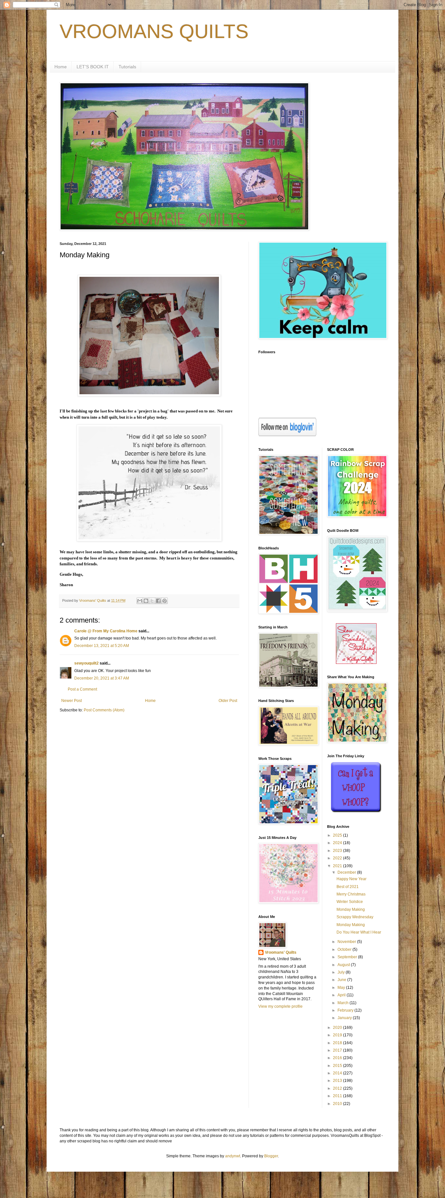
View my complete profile (280, 1006)
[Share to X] (152, 601)
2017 (338, 1050)
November (347, 941)
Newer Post (71, 700)
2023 (338, 850)
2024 (338, 843)
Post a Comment (82, 689)
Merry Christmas (351, 894)
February (345, 1010)
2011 (338, 1096)
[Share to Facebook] (158, 601)
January (345, 1018)
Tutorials (127, 66)
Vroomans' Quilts (280, 952)
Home (60, 66)
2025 (338, 835)
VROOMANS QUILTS (154, 31)
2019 (338, 1035)
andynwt (232, 1156)
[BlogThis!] (146, 601)
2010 (338, 1103)
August (344, 964)
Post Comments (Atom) (104, 710)
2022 (338, 858)
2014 (338, 1073)
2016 (338, 1058)
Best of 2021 (348, 886)
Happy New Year (351, 879)
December (347, 872)
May (341, 987)
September (347, 957)
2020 (338, 1027)
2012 (338, 1088)
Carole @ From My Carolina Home (105, 631)
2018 (338, 1043)
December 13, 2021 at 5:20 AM (101, 645)
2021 (338, 866)
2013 (338, 1080)
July (341, 972)
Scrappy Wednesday (355, 917)
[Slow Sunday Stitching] (356, 662)
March (343, 1003)
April (342, 995)
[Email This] (139, 601)
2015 (338, 1065)
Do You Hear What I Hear (359, 932)
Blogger (271, 1156)
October (344, 949)
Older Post (228, 700)
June (342, 979)
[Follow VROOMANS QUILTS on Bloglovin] (287, 435)
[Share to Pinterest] (164, 601)
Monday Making (351, 909)
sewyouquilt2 (86, 663)
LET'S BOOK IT (93, 66)
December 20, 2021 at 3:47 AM (101, 678)
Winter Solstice (350, 901)
